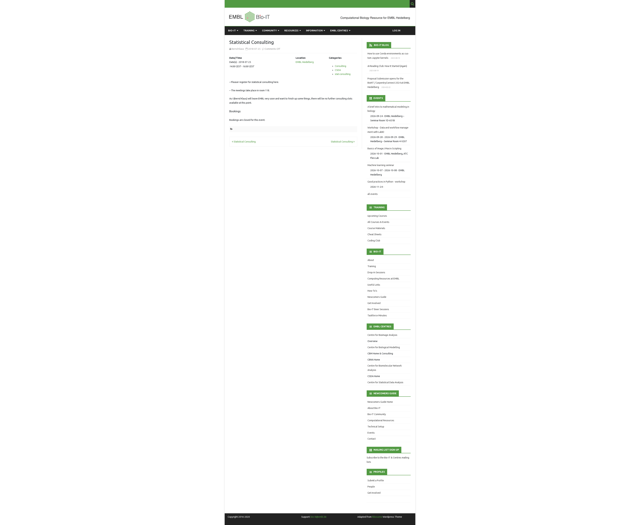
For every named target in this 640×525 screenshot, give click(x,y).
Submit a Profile (376, 480)
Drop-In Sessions (376, 272)
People (371, 486)
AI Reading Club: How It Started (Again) (387, 66)
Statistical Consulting (244, 141)
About (371, 260)
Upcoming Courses (377, 216)
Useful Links (374, 284)
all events (373, 194)
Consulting (340, 66)
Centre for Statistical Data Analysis (385, 382)
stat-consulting (342, 74)
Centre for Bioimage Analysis (382, 335)
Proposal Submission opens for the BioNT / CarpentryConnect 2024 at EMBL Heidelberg (389, 83)
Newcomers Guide (377, 297)
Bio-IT (232, 30)
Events (371, 432)
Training (248, 30)
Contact (372, 438)
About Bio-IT (374, 408)
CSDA (338, 70)
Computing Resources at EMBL (383, 278)
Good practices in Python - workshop (386, 181)
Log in (396, 30)
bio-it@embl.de (318, 516)
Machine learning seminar (381, 165)
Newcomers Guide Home (380, 402)
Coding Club (374, 240)
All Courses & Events (378, 222)
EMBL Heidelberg (305, 62)
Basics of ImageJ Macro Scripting (384, 148)
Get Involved (374, 303)
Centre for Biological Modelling (384, 347)
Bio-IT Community (377, 414)
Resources (291, 30)
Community (269, 30)
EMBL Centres (339, 30)
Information (314, 30)
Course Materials (376, 228)
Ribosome (377, 516)
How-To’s (372, 290)
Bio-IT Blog (381, 45)
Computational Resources (381, 420)
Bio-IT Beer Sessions (378, 309)
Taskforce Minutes (377, 315)
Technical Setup (376, 426)
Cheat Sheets (375, 234)
